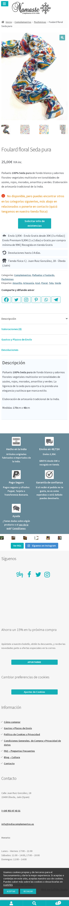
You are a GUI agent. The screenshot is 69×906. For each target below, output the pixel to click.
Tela (51, 283)
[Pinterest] (36, 298)
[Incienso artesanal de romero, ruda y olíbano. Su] (2, 538)
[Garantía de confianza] (49, 474)
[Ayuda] (16, 508)
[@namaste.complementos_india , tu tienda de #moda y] (36, 538)
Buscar (34, 903)
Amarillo (17, 283)
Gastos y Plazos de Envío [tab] (16, 339)
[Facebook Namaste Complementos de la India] (29, 574)
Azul (37, 283)
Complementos (23, 22)
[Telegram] (56, 298)
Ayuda (16, 516)
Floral (44, 283)
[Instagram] (26, 298)
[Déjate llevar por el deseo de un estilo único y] (60, 538)
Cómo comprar (12, 722)
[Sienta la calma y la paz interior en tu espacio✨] (48, 538)
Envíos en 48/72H (49, 449)
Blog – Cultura (12, 757)
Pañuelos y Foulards (43, 275)
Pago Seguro (16, 482)
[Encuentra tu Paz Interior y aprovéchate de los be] (25, 538)
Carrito (53, 902)
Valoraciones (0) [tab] (11, 329)
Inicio (9, 22)
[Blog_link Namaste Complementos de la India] (20, 575)
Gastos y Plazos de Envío (18, 728)
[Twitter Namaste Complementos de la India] (38, 574)
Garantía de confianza (49, 482)
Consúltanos (18, 528)
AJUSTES (8, 884)
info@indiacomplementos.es (17, 824)
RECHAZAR (28, 891)
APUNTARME (34, 662)
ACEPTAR (11, 891)
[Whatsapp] (46, 298)
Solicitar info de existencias (35, 223)
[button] (62, 37)
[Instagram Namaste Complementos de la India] (47, 574)
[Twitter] (16, 298)
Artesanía (28, 283)
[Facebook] (6, 298)
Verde (58, 283)
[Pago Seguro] (16, 474)
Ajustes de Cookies (34, 691)
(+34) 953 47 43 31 (10, 810)
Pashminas (40, 22)
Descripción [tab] (8, 318)
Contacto (9, 763)
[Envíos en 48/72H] (49, 441)
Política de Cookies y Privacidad (22, 734)
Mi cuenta (11, 903)
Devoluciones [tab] (9, 350)
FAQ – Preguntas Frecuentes (19, 751)
